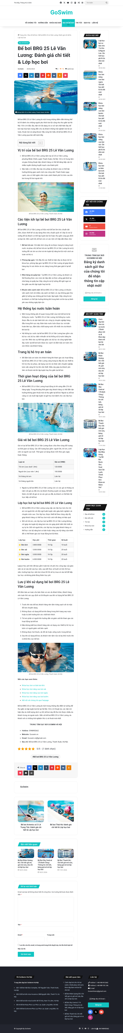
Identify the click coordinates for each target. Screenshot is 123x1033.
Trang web (50, 935)
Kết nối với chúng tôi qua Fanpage (35, 700)
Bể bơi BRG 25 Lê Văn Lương (46, 757)
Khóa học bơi (55, 23)
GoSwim (21, 69)
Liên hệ (95, 23)
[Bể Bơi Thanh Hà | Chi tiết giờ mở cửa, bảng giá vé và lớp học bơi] (66, 853)
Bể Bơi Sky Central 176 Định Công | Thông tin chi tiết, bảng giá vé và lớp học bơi (45, 864)
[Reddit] (48, 75)
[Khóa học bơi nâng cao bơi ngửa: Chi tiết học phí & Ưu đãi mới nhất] (90, 75)
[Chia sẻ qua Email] (25, 773)
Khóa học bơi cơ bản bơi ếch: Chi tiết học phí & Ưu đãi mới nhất (101, 173)
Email (20, 935)
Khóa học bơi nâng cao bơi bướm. (35, 697)
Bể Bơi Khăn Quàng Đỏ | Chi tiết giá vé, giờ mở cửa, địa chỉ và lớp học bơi (74, 996)
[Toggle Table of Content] (39, 143)
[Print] (31, 773)
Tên (19, 925)
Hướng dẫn (43, 23)
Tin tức (79, 23)
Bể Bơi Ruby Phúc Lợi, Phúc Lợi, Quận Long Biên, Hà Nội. (37, 1005)
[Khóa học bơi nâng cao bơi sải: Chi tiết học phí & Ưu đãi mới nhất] (90, 137)
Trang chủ (22, 35)
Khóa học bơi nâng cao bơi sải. (34, 689)
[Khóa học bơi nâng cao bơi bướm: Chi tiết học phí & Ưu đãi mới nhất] (90, 106)
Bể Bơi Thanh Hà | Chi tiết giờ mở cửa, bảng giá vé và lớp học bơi (101, 431)
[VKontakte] (54, 75)
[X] (25, 75)
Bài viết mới (89, 518)
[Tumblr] (37, 75)
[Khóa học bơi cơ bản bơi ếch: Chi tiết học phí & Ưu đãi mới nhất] (90, 166)
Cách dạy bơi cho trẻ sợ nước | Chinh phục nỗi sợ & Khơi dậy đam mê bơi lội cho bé (101, 332)
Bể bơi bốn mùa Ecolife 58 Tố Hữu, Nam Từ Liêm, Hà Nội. (37, 1001)
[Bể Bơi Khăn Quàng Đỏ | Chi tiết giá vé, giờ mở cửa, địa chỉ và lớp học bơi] (26, 853)
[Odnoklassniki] (59, 75)
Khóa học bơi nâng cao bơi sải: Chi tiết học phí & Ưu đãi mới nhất (101, 144)
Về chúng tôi (30, 23)
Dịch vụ (87, 23)
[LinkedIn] (31, 75)
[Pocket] (65, 75)
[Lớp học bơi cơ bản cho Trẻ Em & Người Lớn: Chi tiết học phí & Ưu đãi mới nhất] (90, 43)
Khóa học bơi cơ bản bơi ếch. (33, 685)
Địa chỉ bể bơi (68, 23)
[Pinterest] (42, 75)
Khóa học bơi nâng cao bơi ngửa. (35, 693)
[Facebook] (20, 75)
